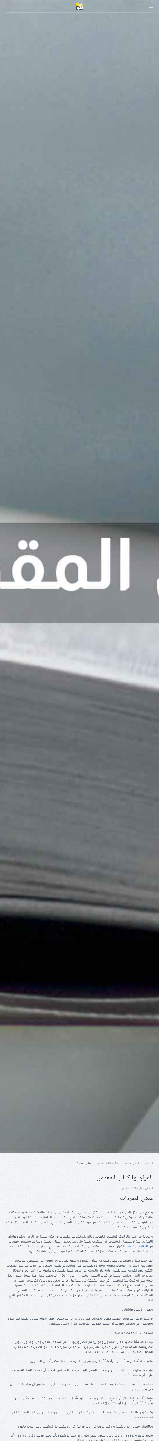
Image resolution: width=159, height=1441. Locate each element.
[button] (151, 6)
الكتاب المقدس (137, 1247)
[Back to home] (79, 6)
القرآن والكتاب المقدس (132, 1188)
